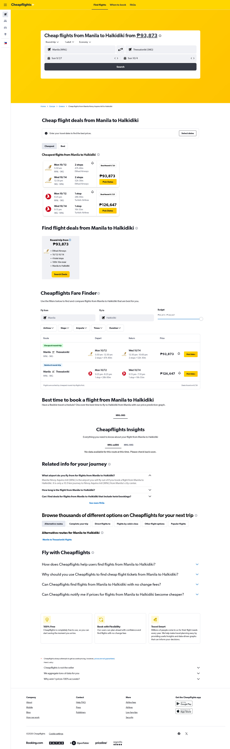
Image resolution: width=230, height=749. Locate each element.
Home (43, 106)
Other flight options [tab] (154, 524)
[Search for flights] (5, 14)
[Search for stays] (5, 21)
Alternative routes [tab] (54, 524)
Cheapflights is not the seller (59, 667)
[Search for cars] (5, 27)
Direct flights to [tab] (102, 524)
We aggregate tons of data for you (61, 673)
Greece (62, 106)
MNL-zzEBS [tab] (113, 445)
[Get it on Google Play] (184, 703)
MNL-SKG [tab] (120, 415)
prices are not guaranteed (104, 659)
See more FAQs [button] (96, 503)
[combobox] (52, 42)
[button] (5, 4)
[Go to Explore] (5, 34)
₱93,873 (146, 35)
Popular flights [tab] (178, 524)
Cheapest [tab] (49, 146)
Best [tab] (63, 146)
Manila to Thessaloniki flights (57, 539)
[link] (61, 274)
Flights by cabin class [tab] (127, 524)
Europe (52, 106)
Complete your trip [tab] (78, 524)
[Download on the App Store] (184, 711)
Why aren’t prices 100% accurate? (62, 678)
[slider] (201, 319)
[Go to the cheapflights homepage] (22, 4)
